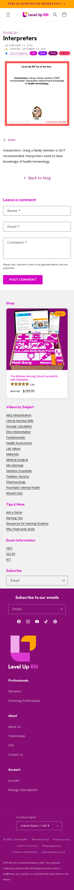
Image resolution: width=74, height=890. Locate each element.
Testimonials (16, 736)
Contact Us (15, 754)
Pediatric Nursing (17, 476)
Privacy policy (61, 839)
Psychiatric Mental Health (23, 487)
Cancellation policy (53, 851)
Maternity (12, 454)
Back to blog (39, 177)
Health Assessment (19, 443)
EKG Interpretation (18, 432)
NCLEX (10, 554)
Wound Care (14, 493)
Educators (15, 691)
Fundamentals (15, 437)
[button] (8, 14)
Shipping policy (51, 845)
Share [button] (11, 140)
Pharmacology (15, 482)
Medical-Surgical (17, 460)
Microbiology (14, 465)
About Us (14, 727)
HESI (9, 548)
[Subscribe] (63, 580)
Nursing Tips (14, 518)
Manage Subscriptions (23, 790)
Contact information (25, 851)
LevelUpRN (20, 839)
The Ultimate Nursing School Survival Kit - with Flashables (34, 378)
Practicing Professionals (24, 701)
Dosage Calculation (19, 426)
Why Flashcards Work (20, 529)
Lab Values (13, 448)
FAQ (11, 745)
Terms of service (27, 845)
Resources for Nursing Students (27, 523)
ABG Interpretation (18, 415)
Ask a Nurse (14, 512)
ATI (8, 559)
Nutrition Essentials (19, 471)
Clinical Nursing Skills (20, 421)
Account (13, 780)
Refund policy (40, 839)
